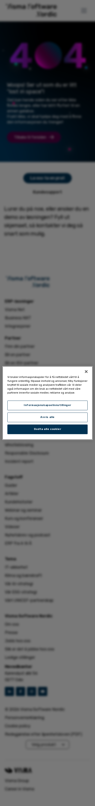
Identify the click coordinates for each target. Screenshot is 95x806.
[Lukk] (86, 371)
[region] (47, 403)
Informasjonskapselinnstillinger (47, 405)
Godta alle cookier (47, 429)
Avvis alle (47, 417)
